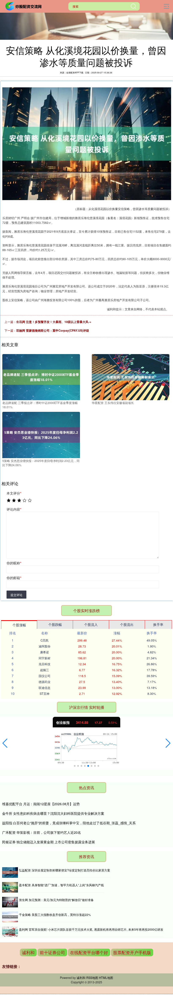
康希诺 (44, 652)
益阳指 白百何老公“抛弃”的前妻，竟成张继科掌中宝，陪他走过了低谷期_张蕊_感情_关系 (69, 822)
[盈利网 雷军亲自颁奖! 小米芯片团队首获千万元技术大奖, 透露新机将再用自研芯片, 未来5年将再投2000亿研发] (10, 931)
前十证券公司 (52, 952)
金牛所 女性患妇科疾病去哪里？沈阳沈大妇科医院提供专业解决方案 (53, 813)
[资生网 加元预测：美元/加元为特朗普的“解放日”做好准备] (10, 902)
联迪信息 (44, 688)
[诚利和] (24, 6)
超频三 (44, 670)
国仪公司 (44, 676)
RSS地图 (92, 978)
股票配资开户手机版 (132, 952)
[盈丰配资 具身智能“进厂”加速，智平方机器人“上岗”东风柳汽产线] (10, 887)
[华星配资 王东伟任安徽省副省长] (130, 377)
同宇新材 (44, 658)
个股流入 (91, 624)
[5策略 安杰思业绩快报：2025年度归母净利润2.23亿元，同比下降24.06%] (41, 434)
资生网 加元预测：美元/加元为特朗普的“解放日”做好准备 (56, 900)
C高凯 (45, 640)
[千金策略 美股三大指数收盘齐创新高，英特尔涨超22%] (10, 917)
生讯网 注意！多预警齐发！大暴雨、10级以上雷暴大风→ (53, 322)
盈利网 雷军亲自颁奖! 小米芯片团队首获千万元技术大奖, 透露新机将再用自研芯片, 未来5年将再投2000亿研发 (91, 929)
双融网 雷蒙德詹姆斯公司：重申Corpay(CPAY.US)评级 (52, 330)
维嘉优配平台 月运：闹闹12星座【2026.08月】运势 (41, 803)
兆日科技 (44, 664)
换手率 (158, 624)
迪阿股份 (44, 646)
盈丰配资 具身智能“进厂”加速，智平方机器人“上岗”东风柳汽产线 (61, 885)
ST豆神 (44, 693)
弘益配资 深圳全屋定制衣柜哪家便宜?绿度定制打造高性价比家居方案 (64, 870)
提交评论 (16, 595)
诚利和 (28, 952)
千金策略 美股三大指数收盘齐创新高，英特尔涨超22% (55, 914)
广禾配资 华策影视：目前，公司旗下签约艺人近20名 (41, 832)
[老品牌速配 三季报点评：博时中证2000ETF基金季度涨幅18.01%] (41, 377)
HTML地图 (106, 978)
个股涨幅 (19, 624)
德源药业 (44, 682)
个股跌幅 (55, 624)
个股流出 (127, 624)
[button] (5, 743)
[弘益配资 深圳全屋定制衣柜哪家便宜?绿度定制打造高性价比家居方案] (10, 872)
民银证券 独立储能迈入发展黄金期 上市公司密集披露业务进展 (48, 841)
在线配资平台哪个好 (89, 952)
